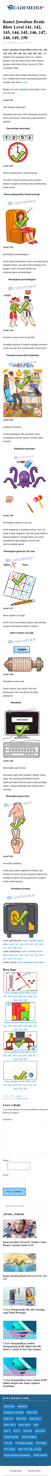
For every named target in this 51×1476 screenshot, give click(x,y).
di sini (24, 82)
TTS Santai (9, 1449)
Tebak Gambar (11, 1437)
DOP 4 (17, 1431)
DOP (36, 1425)
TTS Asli (8, 1443)
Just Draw (40, 1431)
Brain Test (21, 1418)
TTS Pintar (41, 1443)
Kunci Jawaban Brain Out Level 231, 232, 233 (25, 1277)
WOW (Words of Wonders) (17, 1455)
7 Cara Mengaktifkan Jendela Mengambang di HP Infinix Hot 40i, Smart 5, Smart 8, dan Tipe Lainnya (22, 1346)
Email (6, 1175)
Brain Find (32, 1412)
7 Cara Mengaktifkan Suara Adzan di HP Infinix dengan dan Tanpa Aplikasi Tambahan (25, 1383)
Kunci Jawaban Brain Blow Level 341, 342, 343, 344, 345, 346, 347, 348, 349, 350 (20, 996)
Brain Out (8, 1418)
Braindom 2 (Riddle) (14, 1412)
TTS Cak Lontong (24, 1443)
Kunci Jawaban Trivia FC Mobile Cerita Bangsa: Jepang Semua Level (24, 1243)
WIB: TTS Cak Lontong (29, 1449)
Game (19, 1096)
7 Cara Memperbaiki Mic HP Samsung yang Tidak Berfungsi (24, 1311)
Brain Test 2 (35, 1418)
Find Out (27, 1431)
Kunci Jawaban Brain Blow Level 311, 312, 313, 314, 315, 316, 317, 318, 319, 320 (20, 1085)
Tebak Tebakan (29, 1437)
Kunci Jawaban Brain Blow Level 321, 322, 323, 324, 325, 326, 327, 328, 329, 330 (20, 1055)
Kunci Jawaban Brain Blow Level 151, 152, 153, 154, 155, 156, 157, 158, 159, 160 (23, 955)
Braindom (22, 1406)
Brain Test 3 (10, 1425)
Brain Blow (22, 1099)
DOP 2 (7, 1431)
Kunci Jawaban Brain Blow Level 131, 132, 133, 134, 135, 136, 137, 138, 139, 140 (23, 944)
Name (6, 1160)
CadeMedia (25, 7)
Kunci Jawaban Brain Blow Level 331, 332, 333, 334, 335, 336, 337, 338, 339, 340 (20, 1026)
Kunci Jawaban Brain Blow (31, 962)
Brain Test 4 (24, 1425)
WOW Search (40, 1455)
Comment (8, 1119)
